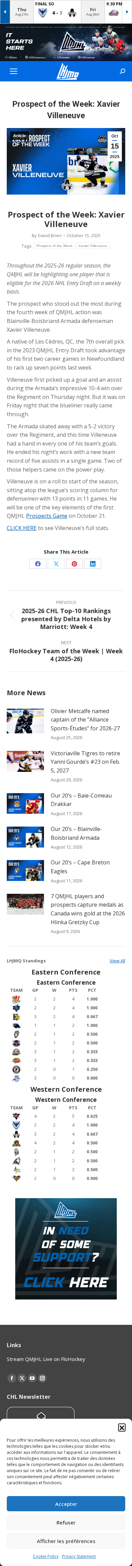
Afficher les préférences (66, 1541)
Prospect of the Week (54, 246)
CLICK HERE (22, 528)
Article (19, 135)
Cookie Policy (46, 1556)
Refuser (66, 1522)
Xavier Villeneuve (93, 246)
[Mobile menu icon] (13, 71)
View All (117, 961)
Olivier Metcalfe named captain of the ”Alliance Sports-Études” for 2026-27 (85, 719)
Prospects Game (46, 516)
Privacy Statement (79, 1556)
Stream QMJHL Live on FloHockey (46, 1359)
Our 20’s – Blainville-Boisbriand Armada (76, 833)
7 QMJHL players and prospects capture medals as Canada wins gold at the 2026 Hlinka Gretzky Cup (88, 909)
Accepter (66, 1503)
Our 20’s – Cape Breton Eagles (80, 867)
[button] (121, 1427)
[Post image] (25, 721)
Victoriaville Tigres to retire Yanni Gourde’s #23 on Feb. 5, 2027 (85, 762)
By (47, 235)
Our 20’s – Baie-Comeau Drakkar (81, 800)
